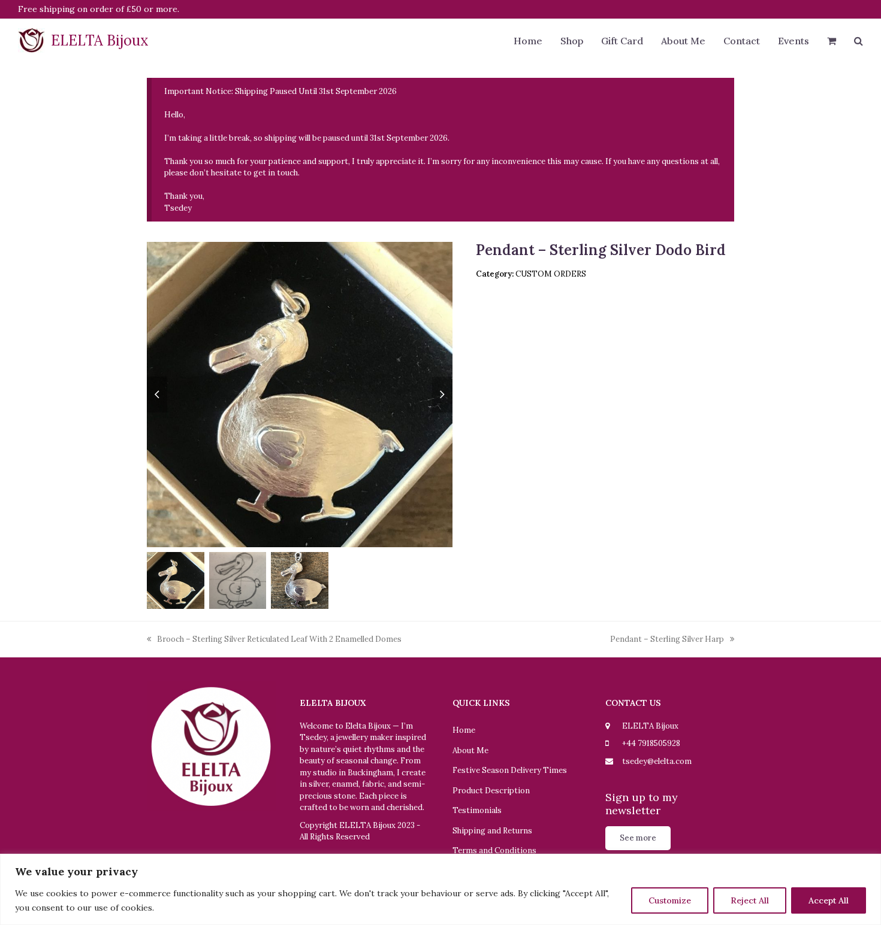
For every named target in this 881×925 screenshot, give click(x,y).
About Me (470, 750)
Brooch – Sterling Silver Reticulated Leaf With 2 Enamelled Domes (274, 639)
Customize (669, 900)
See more (638, 838)
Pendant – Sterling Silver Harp (667, 639)
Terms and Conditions (494, 850)
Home (463, 730)
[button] (831, 42)
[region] (440, 889)
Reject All (750, 900)
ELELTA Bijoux (100, 40)
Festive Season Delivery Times (509, 770)
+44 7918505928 (651, 743)
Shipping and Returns (492, 831)
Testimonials (477, 810)
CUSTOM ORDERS (550, 274)
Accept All (828, 900)
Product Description (491, 791)
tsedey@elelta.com (657, 761)
